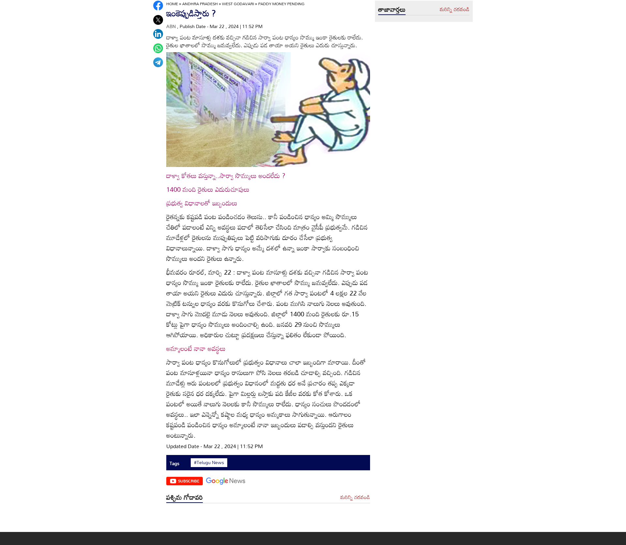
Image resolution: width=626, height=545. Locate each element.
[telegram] (158, 62)
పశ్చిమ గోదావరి (184, 497)
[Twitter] (158, 20)
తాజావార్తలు (392, 9)
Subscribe (188, 481)
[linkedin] (158, 34)
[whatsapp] (158, 48)
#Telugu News (209, 462)
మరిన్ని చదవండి (355, 497)
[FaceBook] (158, 5)
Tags (174, 463)
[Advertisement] (268, 519)
